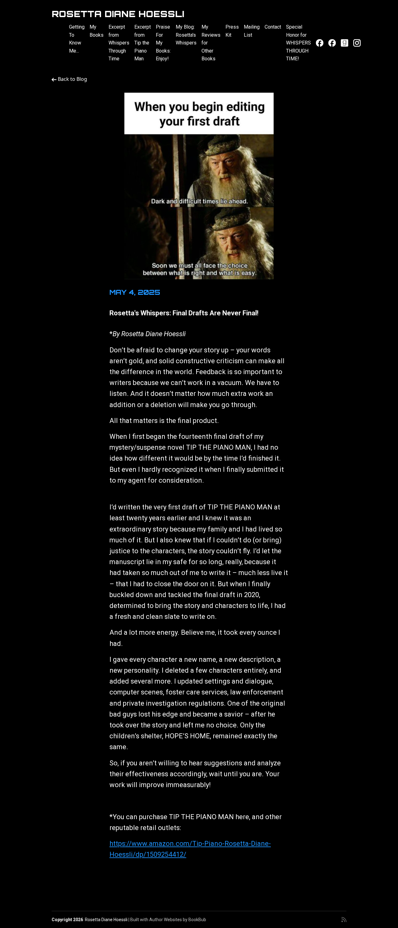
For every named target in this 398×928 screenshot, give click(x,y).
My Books (97, 31)
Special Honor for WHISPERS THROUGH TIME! (298, 43)
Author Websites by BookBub (177, 919)
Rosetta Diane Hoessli (118, 13)
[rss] (343, 919)
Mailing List (252, 31)
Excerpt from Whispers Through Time (119, 43)
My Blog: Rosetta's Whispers (186, 35)
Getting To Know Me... (77, 39)
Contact (273, 27)
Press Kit (232, 31)
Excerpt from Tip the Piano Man (142, 43)
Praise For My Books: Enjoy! (163, 43)
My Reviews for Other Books (210, 43)
